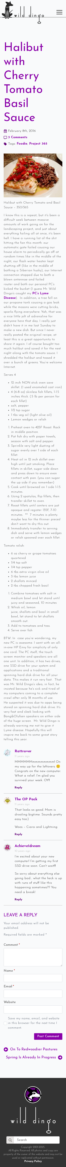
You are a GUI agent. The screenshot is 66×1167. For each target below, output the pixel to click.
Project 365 (38, 143)
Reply (18, 787)
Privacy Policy (33, 1161)
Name (9, 971)
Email (9, 986)
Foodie (22, 143)
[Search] (10, 1140)
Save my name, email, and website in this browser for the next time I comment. (33, 1023)
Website (10, 1002)
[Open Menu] (59, 12)
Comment (12, 945)
